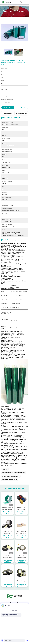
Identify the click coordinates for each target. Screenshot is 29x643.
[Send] (26, 640)
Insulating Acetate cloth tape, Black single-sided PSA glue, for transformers (7, 556)
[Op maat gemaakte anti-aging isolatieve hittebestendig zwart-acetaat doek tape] (21, 571)
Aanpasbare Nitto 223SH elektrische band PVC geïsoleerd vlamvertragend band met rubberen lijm (21, 508)
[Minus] (27, 606)
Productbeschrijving (21, 113)
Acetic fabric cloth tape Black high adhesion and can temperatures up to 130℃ (7, 532)
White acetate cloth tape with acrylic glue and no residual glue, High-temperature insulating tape (21, 532)
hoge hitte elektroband (9, 479)
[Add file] (2, 640)
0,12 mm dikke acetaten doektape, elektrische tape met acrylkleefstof (21, 556)
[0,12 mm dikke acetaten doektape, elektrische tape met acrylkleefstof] (21, 547)
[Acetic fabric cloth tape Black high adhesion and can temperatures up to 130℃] (7, 523)
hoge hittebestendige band (10, 476)
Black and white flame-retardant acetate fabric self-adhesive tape (7, 581)
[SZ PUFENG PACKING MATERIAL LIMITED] (6, 2)
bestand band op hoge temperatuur (13, 472)
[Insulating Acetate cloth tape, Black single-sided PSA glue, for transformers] (7, 547)
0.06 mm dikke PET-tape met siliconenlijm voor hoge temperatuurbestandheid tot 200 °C (7, 508)
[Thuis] (14, 598)
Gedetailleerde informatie (8, 114)
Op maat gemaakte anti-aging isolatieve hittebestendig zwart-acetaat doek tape (21, 581)
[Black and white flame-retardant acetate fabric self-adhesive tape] (7, 571)
